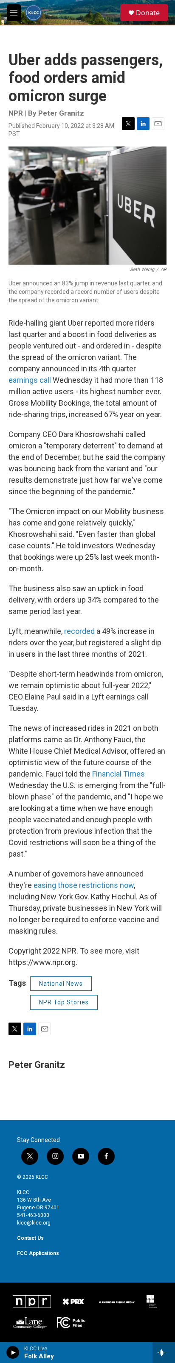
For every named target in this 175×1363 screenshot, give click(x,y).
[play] (13, 1352)
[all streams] (163, 1352)
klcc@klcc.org (34, 1223)
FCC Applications (38, 1253)
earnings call (29, 380)
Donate (148, 13)
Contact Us (30, 1238)
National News (61, 983)
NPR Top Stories (64, 1002)
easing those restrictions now (84, 885)
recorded (80, 631)
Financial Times (118, 773)
